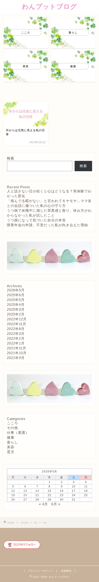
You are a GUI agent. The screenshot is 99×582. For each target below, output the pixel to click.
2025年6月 (16, 295)
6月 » (55, 504)
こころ (12, 423)
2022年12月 (17, 319)
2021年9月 (16, 358)
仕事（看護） (18, 432)
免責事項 (66, 571)
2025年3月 (16, 309)
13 (25, 490)
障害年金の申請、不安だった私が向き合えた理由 (47, 225)
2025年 (24, 522)
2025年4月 (16, 305)
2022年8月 (16, 329)
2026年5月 (16, 290)
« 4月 (43, 504)
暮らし (12, 442)
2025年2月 (16, 314)
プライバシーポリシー (40, 571)
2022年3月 (16, 334)
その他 (12, 428)
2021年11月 (16, 348)
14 (37, 490)
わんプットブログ (49, 6)
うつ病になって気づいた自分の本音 (36, 220)
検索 (10, 158)
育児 (10, 452)
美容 (10, 447)
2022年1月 (16, 343)
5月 (36, 522)
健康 (10, 437)
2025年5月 (16, 300)
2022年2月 (16, 338)
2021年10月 (17, 353)
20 (25, 495)
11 (86, 486)
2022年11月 (16, 324)
